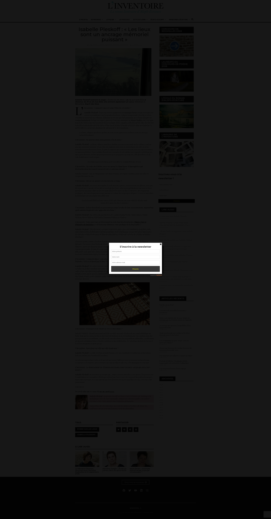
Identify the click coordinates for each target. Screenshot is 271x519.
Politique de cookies (134, 271)
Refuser (135, 266)
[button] (160, 248)
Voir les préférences (152, 266)
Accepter (118, 266)
